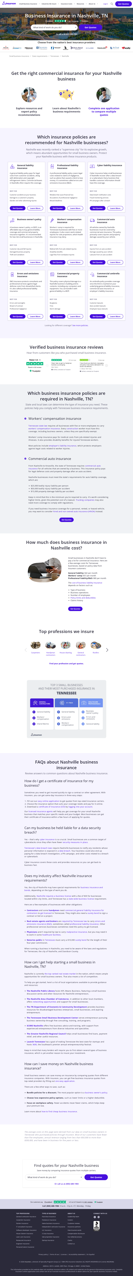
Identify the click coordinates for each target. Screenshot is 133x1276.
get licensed (46, 913)
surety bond (93, 913)
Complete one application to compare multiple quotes (104, 112)
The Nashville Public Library (41, 991)
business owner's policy (96, 1092)
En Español (90, 1254)
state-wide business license (81, 899)
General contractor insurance (26, 1217)
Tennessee (54, 56)
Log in (105, 4)
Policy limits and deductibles (83, 598)
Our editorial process (75, 1237)
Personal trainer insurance (25, 1247)
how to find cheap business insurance (59, 1111)
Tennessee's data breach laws (38, 848)
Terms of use (54, 1254)
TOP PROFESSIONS (23, 1213)
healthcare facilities (51, 934)
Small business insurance (19, 56)
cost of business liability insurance (87, 582)
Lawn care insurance (23, 1237)
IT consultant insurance (24, 1227)
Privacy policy (43, 1254)
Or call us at (66, 34)
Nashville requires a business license (54, 896)
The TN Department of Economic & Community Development (57, 1007)
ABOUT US (71, 1213)
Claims (70, 1240)
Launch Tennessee (36, 1041)
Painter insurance (22, 1223)
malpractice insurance (76, 932)
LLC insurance (46, 1230)
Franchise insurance (49, 1217)
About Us (92, 4)
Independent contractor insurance (53, 1227)
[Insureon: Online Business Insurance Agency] (9, 4)
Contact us (71, 1244)
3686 (34, 1044)
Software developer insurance (26, 1230)
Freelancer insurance (49, 1220)
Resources (80, 4)
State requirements (39, 56)
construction (72, 428)
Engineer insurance (22, 1244)
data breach (64, 851)
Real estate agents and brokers (42, 921)
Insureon (28, 1262)
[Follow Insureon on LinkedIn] (94, 1217)
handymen (54, 910)
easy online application (48, 801)
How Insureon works (74, 1230)
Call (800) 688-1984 (50, 1206)
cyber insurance (47, 839)
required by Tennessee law (74, 921)
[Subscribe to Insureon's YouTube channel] (98, 1217)
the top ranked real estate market (60, 973)
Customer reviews (74, 1223)
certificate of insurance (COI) (52, 806)
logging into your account (80, 806)
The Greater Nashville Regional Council (46, 1033)
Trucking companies (85, 500)
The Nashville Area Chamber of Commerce (48, 999)
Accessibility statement (77, 1254)
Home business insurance (51, 1223)
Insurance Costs (66, 4)
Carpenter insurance (23, 1220)
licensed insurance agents (40, 811)
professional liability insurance (84, 924)
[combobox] (33, 27)
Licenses (64, 1254)
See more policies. (80, 325)
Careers (70, 1220)
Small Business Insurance (28, 4)
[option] (36, 650)
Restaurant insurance (23, 1240)
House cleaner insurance (24, 1234)
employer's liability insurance (62, 445)
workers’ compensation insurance (44, 428)
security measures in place (75, 842)
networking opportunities (44, 1001)
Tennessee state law (37, 425)
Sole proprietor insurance (50, 1237)
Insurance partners (74, 1227)
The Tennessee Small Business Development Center (52, 1017)
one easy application (65, 1081)
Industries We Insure (49, 4)
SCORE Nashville (35, 1025)
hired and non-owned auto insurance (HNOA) (74, 511)
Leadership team (73, 1217)
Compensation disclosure (76, 1234)
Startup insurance (48, 1240)
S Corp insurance (48, 1234)
